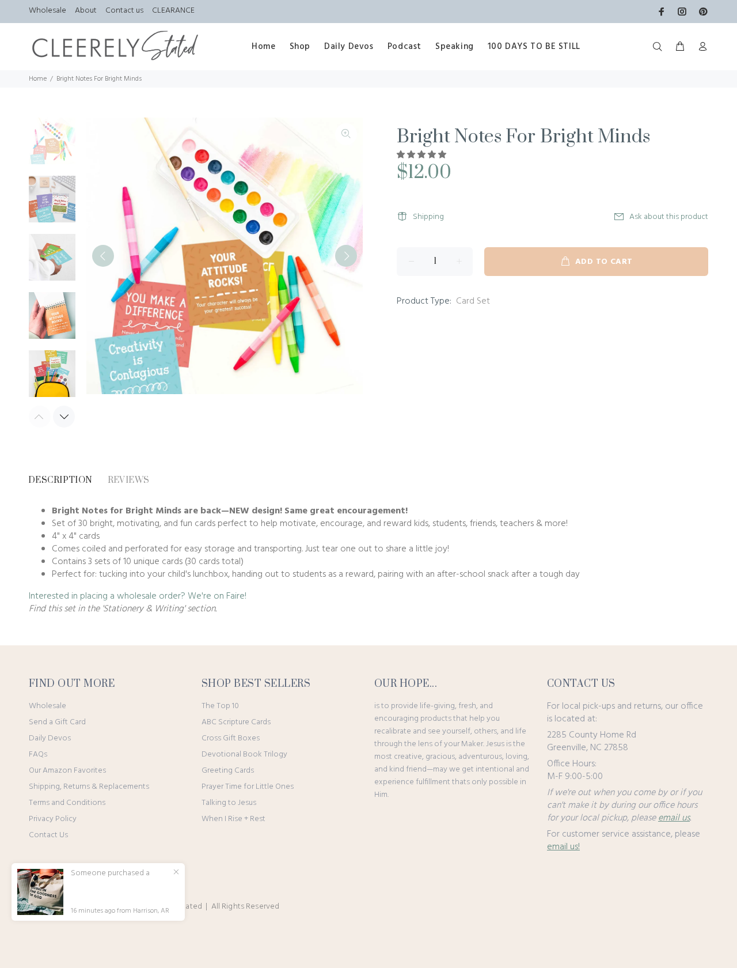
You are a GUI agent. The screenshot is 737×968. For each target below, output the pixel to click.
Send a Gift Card (57, 722)
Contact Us (48, 835)
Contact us (124, 10)
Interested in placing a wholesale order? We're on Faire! (137, 596)
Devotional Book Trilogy (244, 754)
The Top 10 (220, 706)
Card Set (473, 301)
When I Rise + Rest (233, 819)
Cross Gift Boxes (231, 738)
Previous (103, 256)
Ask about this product (668, 217)
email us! (563, 847)
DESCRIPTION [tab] (60, 480)
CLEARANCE (173, 10)
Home (38, 79)
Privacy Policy (53, 819)
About (86, 10)
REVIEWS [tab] (129, 480)
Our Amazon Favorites (67, 770)
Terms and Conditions (67, 803)
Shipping (428, 217)
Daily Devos (50, 738)
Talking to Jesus (229, 803)
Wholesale (47, 10)
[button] (422, 155)
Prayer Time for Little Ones (248, 786)
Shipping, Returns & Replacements (89, 786)
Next (346, 256)
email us (674, 818)
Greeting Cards (228, 770)
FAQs (38, 754)
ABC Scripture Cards (236, 722)
